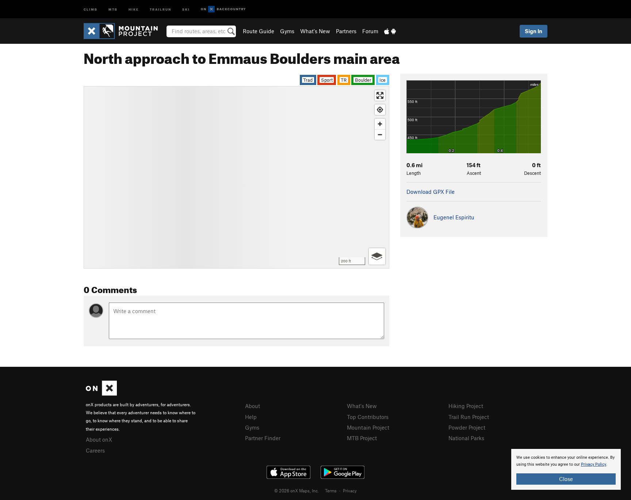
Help (251, 417)
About (252, 406)
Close (566, 479)
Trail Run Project (468, 417)
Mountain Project (368, 427)
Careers (95, 450)
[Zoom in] (380, 124)
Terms (331, 490)
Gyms (287, 31)
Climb (90, 9)
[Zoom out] (380, 134)
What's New (315, 31)
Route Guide (258, 31)
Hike (134, 9)
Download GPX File (430, 191)
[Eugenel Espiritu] (440, 226)
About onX (99, 439)
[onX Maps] (101, 393)
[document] (566, 469)
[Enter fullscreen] (380, 95)
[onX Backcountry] (223, 9)
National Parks (466, 438)
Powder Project (466, 427)
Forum (370, 31)
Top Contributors (368, 417)
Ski (186, 9)
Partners (346, 31)
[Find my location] (380, 109)
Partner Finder (262, 438)
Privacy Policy (593, 464)
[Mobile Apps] (390, 31)
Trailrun (160, 9)
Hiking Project (465, 406)
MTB (113, 9)
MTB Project (362, 438)
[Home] (124, 31)
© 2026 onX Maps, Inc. (296, 490)
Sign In (533, 31)
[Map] (236, 177)
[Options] (377, 256)
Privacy (350, 490)
